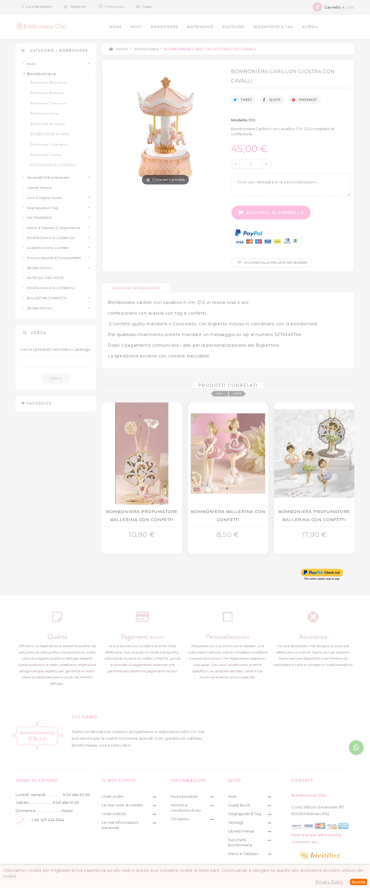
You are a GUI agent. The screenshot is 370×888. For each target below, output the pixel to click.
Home (121, 49)
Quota (274, 100)
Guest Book (239, 805)
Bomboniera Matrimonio (48, 82)
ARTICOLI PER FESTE (45, 278)
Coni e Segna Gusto (44, 198)
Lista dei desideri (39, 6)
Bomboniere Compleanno (48, 144)
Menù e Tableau (243, 853)
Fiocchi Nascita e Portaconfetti (54, 258)
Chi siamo (180, 819)
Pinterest (307, 100)
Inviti (31, 64)
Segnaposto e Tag (42, 208)
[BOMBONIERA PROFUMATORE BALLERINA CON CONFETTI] (142, 454)
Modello (239, 120)
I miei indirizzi (114, 813)
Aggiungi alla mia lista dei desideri (275, 263)
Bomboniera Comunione (48, 103)
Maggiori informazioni (136, 288)
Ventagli (235, 822)
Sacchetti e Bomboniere (48, 178)
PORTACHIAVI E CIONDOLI (53, 165)
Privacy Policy (329, 882)
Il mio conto (114, 6)
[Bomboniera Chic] (41, 26)
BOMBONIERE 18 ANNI (49, 134)
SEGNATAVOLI (40, 268)
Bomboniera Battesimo (47, 93)
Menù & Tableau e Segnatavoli (53, 228)
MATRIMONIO (39, 218)
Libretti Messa (39, 188)
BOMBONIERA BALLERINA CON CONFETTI (228, 515)
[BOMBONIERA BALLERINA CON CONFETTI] (228, 454)
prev (219, 393)
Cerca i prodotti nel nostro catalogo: (55, 349)
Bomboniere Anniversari (48, 123)
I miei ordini (112, 796)
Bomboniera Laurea (44, 113)
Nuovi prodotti (184, 796)
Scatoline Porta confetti (48, 248)
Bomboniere (41, 73)
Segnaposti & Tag (244, 813)
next (237, 393)
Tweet (246, 100)
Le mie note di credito (122, 805)
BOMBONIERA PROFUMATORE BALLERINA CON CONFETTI (142, 515)
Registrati (78, 6)
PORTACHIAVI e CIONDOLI (51, 238)
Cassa (146, 6)
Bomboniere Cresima (45, 154)
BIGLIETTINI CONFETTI (46, 298)
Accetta (358, 882)
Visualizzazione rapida (143, 533)
